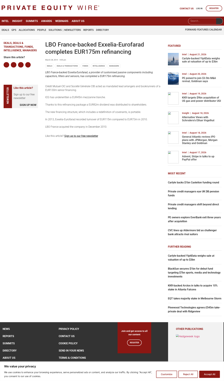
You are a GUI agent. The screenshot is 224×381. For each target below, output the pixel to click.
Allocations (27, 30)
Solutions (55, 30)
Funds (85, 66)
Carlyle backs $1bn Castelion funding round (193, 182)
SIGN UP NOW (28, 105)
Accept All (209, 374)
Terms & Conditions (72, 357)
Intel (5, 21)
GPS (13, 30)
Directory (102, 30)
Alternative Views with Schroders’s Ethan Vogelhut (198, 119)
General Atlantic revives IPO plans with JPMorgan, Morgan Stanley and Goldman (199, 140)
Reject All (188, 374)
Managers (114, 66)
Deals (5, 30)
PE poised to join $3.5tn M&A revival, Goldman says (199, 80)
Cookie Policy (68, 343)
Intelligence (99, 66)
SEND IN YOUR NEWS (71, 350)
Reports (88, 30)
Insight (17, 21)
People (41, 30)
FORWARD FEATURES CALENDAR (203, 29)
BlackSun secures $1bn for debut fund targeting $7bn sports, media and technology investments (194, 272)
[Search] (219, 21)
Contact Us (67, 336)
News (6, 329)
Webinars (61, 21)
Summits (32, 21)
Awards (46, 21)
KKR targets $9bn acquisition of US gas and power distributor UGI (201, 99)
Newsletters (72, 30)
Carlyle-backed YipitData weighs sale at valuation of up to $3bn (201, 60)
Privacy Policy (69, 329)
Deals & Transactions (67, 66)
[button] (6, 65)
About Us (78, 21)
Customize (166, 374)
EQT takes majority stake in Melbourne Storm (194, 298)
